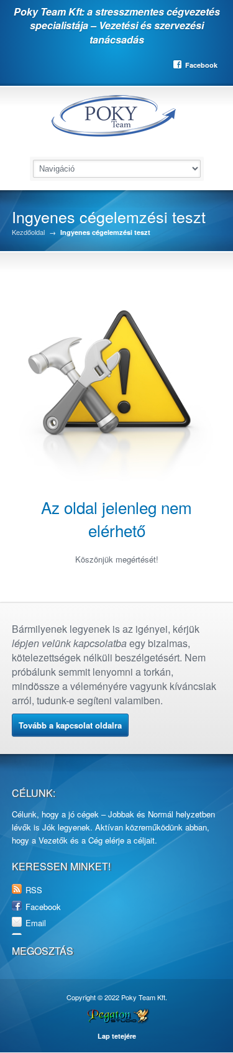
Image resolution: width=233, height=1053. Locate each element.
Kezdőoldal (28, 232)
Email (35, 923)
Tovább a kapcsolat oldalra (70, 725)
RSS (33, 890)
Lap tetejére (117, 1036)
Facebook (201, 65)
